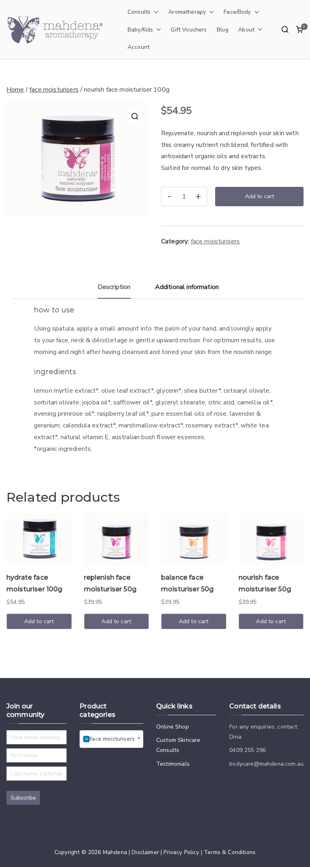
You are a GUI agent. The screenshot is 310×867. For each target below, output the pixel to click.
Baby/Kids (140, 30)
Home (15, 89)
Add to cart (259, 196)
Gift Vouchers (189, 30)
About (246, 30)
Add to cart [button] (39, 621)
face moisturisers (54, 89)
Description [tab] (114, 287)
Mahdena (115, 852)
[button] (155, 12)
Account (138, 47)
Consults (139, 12)
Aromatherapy (187, 12)
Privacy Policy (181, 852)
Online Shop (172, 727)
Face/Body (237, 12)
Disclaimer (145, 852)
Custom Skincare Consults (178, 745)
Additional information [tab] (187, 287)
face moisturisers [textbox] (110, 739)
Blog (223, 30)
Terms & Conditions (230, 852)
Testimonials (173, 764)
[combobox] (111, 739)
